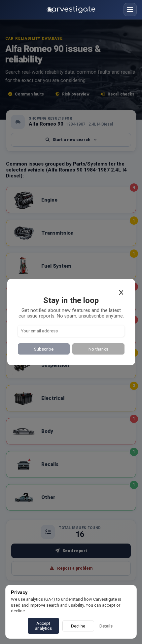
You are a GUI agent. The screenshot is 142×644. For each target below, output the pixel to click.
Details (106, 626)
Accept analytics (43, 626)
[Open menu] (130, 9)
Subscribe (43, 349)
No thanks (98, 349)
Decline (78, 626)
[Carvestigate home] (71, 10)
